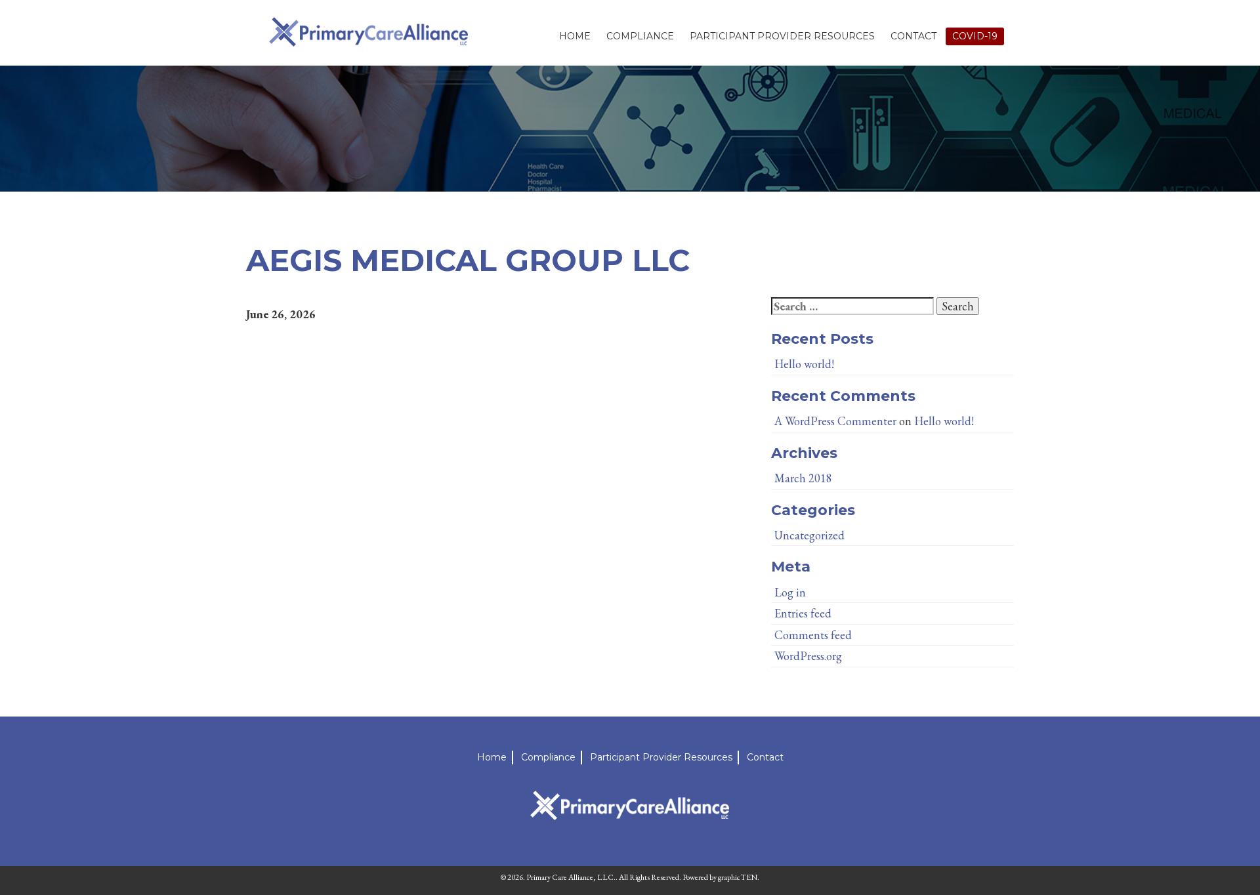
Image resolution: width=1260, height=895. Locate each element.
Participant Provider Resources (782, 36)
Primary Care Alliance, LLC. (571, 877)
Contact (913, 36)
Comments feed (813, 634)
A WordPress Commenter (835, 420)
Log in (790, 592)
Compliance (640, 36)
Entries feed (802, 613)
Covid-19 (975, 36)
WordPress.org (808, 655)
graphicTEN (737, 877)
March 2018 (803, 478)
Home (575, 36)
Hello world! (804, 363)
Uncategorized (809, 535)
